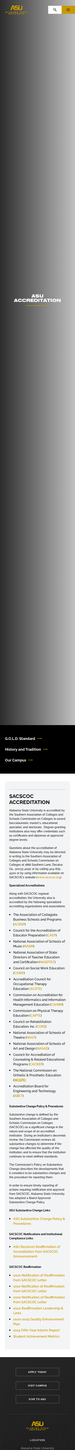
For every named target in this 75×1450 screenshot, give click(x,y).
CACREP (36, 1064)
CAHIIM (56, 1004)
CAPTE (35, 1015)
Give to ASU (37, 1399)
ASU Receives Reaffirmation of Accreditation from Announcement (36, 1251)
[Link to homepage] (37, 1425)
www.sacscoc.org (48, 877)
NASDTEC (47, 962)
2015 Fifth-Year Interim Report (36, 1330)
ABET (18, 1096)
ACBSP (19, 924)
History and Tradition (23, 749)
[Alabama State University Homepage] (16, 9)
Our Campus (15, 760)
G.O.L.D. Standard (20, 738)
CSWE (19, 973)
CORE (41, 1026)
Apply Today (37, 1372)
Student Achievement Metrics (36, 1336)
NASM (28, 946)
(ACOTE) (35, 989)
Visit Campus (37, 1385)
